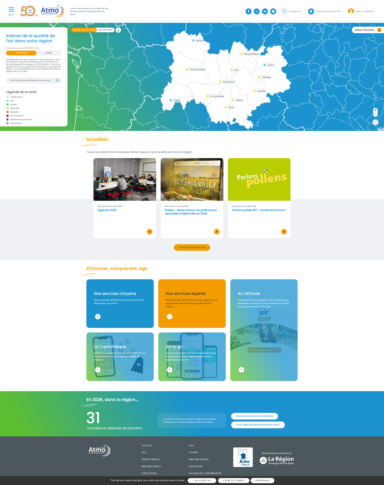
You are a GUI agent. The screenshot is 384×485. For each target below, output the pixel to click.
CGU (191, 445)
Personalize (262, 480)
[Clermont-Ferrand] (187, 69)
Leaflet (380, 130)
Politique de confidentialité (205, 473)
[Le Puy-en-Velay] (207, 96)
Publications (149, 473)
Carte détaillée (105, 30)
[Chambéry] (259, 76)
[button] (291, 11)
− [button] (375, 115)
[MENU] (11, 9)
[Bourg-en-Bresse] (241, 53)
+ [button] (375, 110)
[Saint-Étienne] (220, 81)
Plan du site (195, 466)
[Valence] (233, 99)
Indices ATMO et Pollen (84, 30)
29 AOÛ (48, 53)
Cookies (193, 452)
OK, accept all (202, 480)
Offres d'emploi (151, 459)
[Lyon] (231, 69)
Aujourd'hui (21, 53)
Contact (147, 445)
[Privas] (225, 107)
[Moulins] (193, 40)
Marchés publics (151, 466)
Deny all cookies (235, 480)
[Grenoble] (254, 90)
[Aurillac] (170, 100)
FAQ (144, 452)
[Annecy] (264, 64)
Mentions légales (199, 459)
